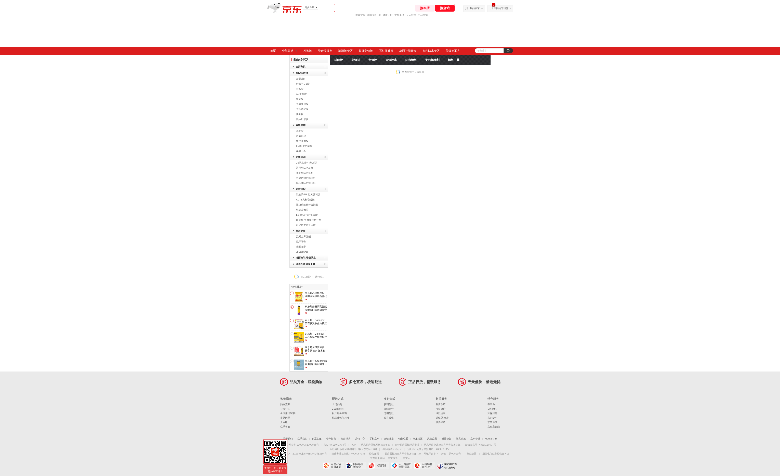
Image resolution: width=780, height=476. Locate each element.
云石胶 (299, 88)
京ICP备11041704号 (335, 444)
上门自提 (337, 404)
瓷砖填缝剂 (432, 59)
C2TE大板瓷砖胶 (305, 199)
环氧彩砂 (301, 136)
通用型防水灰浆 (304, 167)
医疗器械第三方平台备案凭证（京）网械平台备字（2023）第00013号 (423, 453)
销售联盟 (403, 438)
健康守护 (387, 15)
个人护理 (411, 15)
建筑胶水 (391, 59)
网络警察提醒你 (356, 465)
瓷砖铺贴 (301, 188)
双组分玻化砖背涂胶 (307, 204)
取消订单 (440, 422)
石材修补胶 (386, 50)
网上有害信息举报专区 (401, 465)
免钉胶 (372, 59)
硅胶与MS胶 (303, 83)
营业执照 (472, 453)
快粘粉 (299, 114)
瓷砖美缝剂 (325, 50)
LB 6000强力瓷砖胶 (307, 214)
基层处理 (301, 230)
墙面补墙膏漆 (407, 50)
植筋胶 (299, 99)
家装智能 (360, 15)
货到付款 (389, 404)
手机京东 (374, 438)
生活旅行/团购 (288, 413)
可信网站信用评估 (333, 465)
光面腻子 (301, 246)
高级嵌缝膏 (302, 251)
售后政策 (440, 404)
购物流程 (285, 404)
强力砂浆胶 (302, 119)
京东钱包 (393, 458)
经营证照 (374, 453)
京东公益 (475, 438)
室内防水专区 (431, 50)
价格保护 (440, 408)
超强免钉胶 (366, 50)
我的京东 (475, 8)
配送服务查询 (339, 413)
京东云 (406, 458)
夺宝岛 (491, 404)
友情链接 (389, 438)
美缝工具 (301, 151)
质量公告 (446, 438)
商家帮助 (345, 438)
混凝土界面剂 (303, 236)
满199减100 (374, 15)
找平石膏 (301, 241)
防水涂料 (411, 59)
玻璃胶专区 (345, 50)
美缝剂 (355, 59)
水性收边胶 (302, 141)
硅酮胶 (338, 59)
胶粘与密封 (302, 73)
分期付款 (389, 413)
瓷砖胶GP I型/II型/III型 (308, 194)
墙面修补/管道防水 (306, 257)
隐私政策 (461, 438)
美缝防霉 (301, 125)
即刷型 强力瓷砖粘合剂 (308, 220)
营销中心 (360, 438)
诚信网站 (378, 465)
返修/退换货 (442, 417)
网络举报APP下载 (424, 465)
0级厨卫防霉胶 (304, 146)
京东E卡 (492, 417)
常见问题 (285, 417)
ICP (354, 444)
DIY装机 (492, 408)
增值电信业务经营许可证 (495, 453)
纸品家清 (423, 15)
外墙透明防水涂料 (306, 178)
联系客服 (285, 426)
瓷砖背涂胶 (302, 209)
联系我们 (302, 438)
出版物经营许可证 (392, 449)
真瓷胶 (299, 130)
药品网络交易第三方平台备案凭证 (442, 444)
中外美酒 (399, 15)
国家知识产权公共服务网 (447, 465)
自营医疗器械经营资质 (407, 444)
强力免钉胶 (302, 104)
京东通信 (492, 422)
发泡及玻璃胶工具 (305, 264)
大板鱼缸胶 (302, 109)
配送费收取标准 (340, 417)
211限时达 (338, 408)
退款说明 (440, 413)
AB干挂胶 (301, 94)
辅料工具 (453, 59)
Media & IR (491, 438)
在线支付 (389, 408)
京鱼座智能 (494, 426)
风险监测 (432, 438)
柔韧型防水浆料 (304, 172)
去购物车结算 (501, 8)
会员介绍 (285, 408)
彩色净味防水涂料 (306, 183)
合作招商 (331, 438)
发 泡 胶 (300, 78)
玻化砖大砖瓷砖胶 (306, 225)
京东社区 (417, 438)
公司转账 (389, 417)
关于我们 (288, 438)
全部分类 (287, 50)
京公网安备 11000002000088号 (301, 444)
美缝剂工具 (453, 50)
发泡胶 (307, 50)
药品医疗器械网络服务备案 (375, 444)
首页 (273, 50)
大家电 (284, 422)
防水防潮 (301, 157)
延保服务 (492, 413)
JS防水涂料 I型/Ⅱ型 (306, 162)
